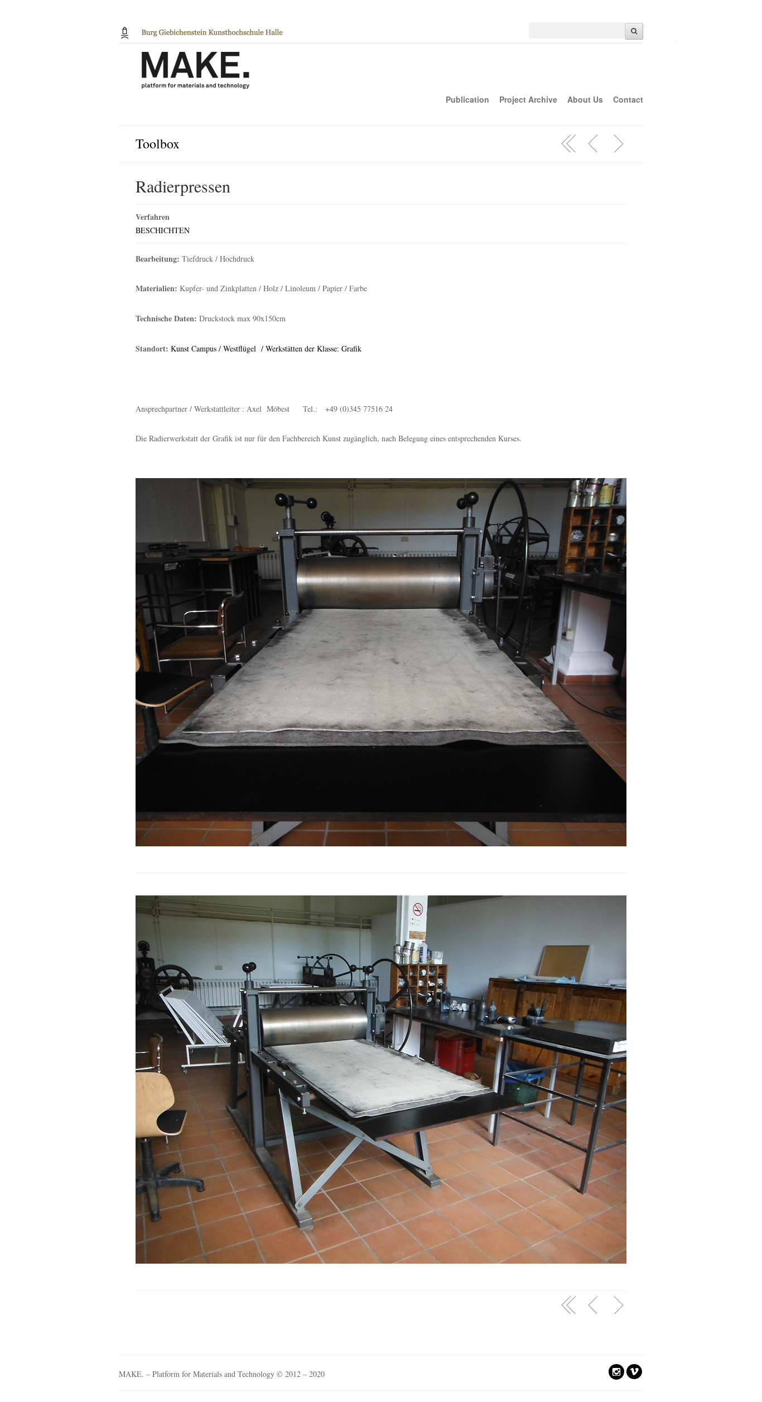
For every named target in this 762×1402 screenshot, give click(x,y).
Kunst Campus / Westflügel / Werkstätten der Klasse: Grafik (266, 348)
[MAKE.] (398, 76)
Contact (628, 99)
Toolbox (158, 143)
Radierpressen (183, 186)
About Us (585, 99)
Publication (467, 99)
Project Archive (528, 99)
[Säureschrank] (618, 143)
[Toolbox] (569, 143)
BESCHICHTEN (163, 230)
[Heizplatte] (593, 143)
